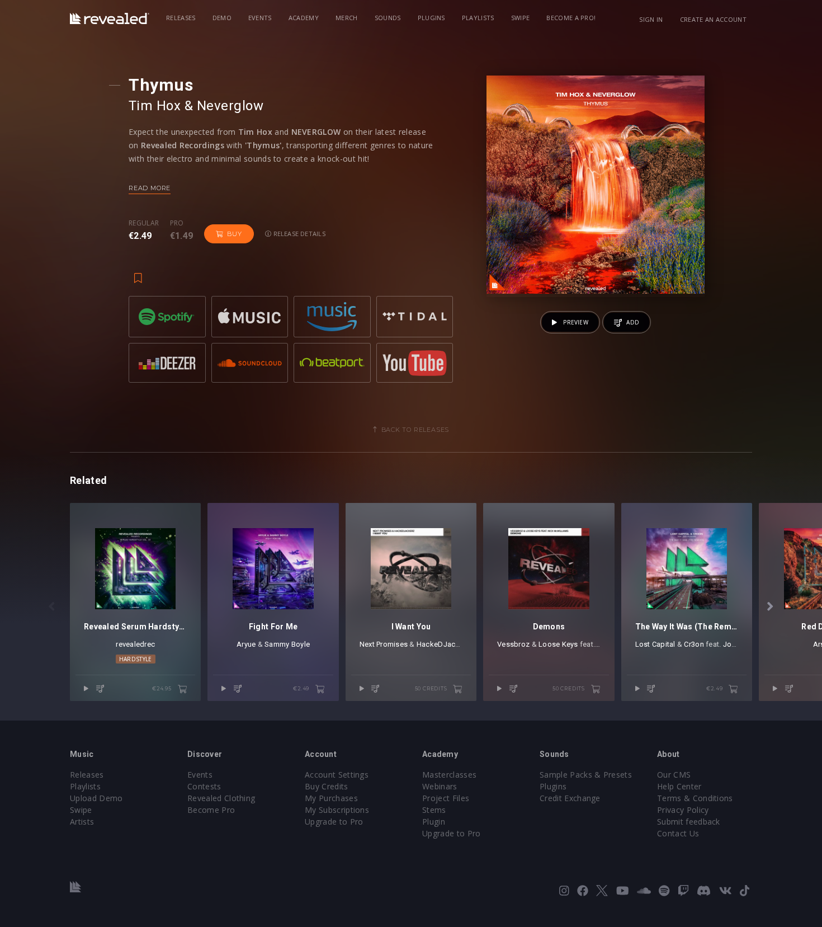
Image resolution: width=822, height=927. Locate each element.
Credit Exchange (570, 798)
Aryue (246, 644)
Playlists (478, 17)
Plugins (431, 17)
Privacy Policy (682, 809)
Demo (222, 17)
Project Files (445, 798)
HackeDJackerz (443, 644)
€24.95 (162, 688)
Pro (177, 223)
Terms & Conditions (695, 798)
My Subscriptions (337, 809)
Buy (234, 234)
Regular (144, 223)
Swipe (520, 17)
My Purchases (331, 798)
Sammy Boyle (287, 644)
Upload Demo (96, 798)
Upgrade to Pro (334, 821)
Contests (204, 786)
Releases (181, 17)
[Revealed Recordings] (109, 18)
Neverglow (230, 106)
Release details (298, 233)
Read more (150, 188)
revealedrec (135, 644)
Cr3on (693, 644)
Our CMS (674, 774)
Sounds (388, 17)
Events (260, 17)
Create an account (713, 19)
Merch (347, 17)
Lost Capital (655, 644)
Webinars (439, 786)
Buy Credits (326, 786)
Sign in (651, 19)
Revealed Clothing (221, 798)
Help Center (679, 786)
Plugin (433, 821)
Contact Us (678, 833)
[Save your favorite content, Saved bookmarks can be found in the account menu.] (138, 272)
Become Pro (211, 809)
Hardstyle (135, 659)
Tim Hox (155, 106)
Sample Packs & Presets (586, 774)
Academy (304, 17)
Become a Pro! (571, 17)
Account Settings (337, 774)
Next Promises (384, 644)
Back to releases (415, 430)
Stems (434, 809)
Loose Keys (558, 644)
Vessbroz (513, 644)
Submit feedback (688, 821)
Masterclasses (449, 774)
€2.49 (302, 688)
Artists (82, 821)
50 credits (432, 688)
